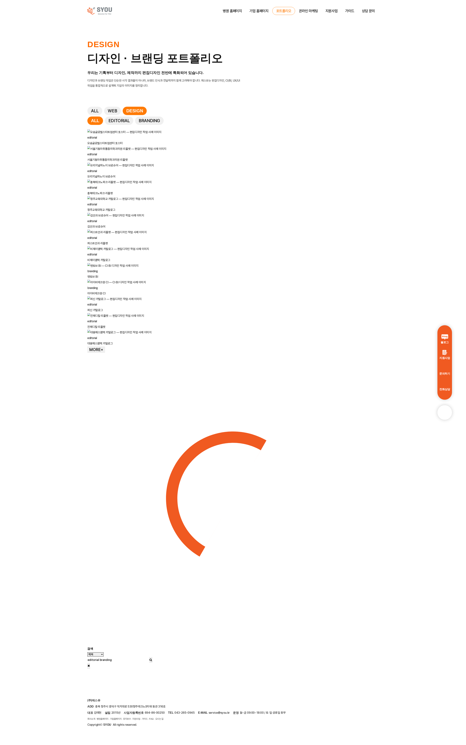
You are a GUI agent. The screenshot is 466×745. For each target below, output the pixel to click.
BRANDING (149, 120)
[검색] (150, 660)
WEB (112, 110)
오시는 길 (159, 719)
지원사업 (331, 11)
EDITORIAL (119, 120)
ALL (95, 110)
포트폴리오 (283, 11)
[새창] (374, 723)
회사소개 (91, 719)
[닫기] (88, 666)
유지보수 (127, 719)
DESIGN (134, 110)
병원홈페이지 (102, 719)
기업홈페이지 (116, 719)
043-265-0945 (184, 712)
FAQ (151, 719)
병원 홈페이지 (232, 11)
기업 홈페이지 (258, 11)
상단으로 (444, 412)
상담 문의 (368, 11)
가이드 (349, 11)
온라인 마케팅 (308, 11)
